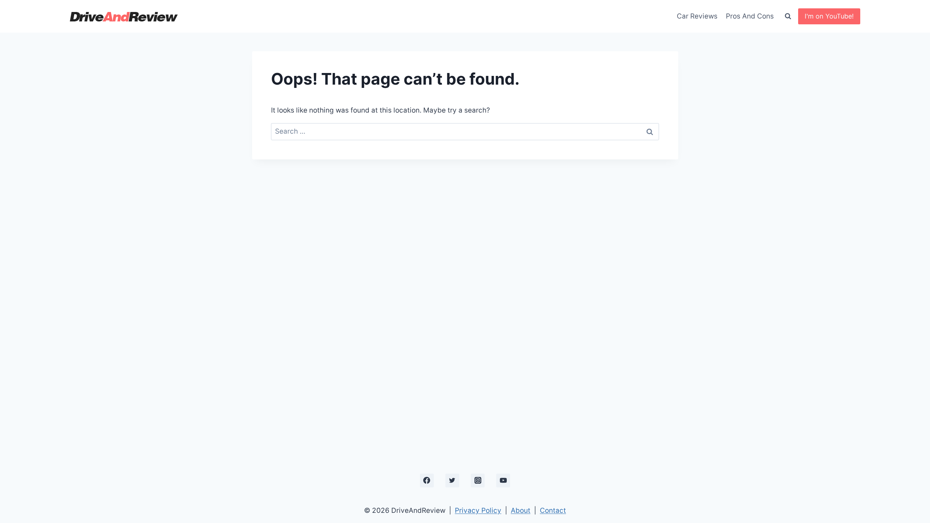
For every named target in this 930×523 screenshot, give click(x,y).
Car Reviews (697, 16)
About (520, 510)
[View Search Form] (787, 16)
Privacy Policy (478, 510)
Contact (553, 510)
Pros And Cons (750, 16)
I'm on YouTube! (829, 16)
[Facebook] (427, 480)
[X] (452, 480)
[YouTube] (503, 480)
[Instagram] (478, 480)
